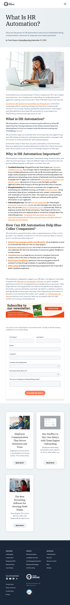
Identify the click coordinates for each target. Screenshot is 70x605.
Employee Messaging (32, 564)
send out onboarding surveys (33, 207)
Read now (20, 463)
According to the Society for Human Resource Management (28, 104)
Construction (9, 558)
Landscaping (9, 554)
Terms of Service (11, 588)
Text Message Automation (33, 561)
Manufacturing (10, 564)
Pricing (8, 594)
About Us (49, 558)
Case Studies (9, 568)
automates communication (18, 205)
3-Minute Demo (51, 554)
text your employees (38, 202)
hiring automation (51, 190)
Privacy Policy (10, 584)
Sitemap (49, 568)
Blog (48, 564)
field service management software (30, 281)
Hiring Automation (31, 554)
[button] (65, 4)
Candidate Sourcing (32, 558)
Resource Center (52, 561)
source (19, 131)
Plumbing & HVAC (11, 561)
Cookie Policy (10, 591)
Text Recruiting (30, 568)
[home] (9, 4)
